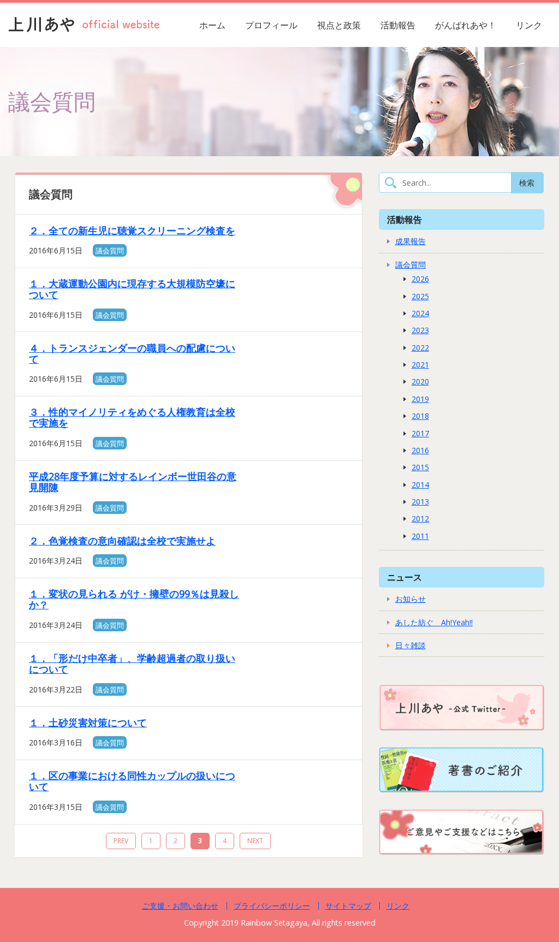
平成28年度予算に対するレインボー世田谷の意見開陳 (132, 482)
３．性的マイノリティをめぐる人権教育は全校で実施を (132, 417)
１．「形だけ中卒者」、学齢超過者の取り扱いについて (132, 663)
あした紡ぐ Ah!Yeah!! (434, 622)
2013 (420, 501)
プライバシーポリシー (272, 905)
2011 (420, 536)
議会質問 (110, 251)
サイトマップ (348, 905)
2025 (420, 296)
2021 (420, 364)
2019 (420, 399)
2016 (420, 450)
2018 (420, 416)
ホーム (212, 25)
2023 (420, 330)
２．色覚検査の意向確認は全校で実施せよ (122, 540)
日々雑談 (410, 645)
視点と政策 (339, 25)
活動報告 (397, 25)
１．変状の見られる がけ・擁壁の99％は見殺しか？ (134, 599)
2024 (420, 313)
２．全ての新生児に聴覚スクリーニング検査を (132, 230)
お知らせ (410, 599)
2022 (420, 347)
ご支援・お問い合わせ (180, 905)
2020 (420, 381)
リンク (529, 25)
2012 (420, 518)
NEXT (255, 840)
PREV (121, 840)
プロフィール (271, 25)
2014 (420, 484)
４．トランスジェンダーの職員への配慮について (132, 353)
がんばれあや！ (465, 25)
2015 (420, 467)
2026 (420, 279)
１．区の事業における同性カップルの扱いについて (132, 781)
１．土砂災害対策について (88, 722)
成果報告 (410, 241)
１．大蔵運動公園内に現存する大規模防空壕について (132, 289)
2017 (420, 433)
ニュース (404, 577)
